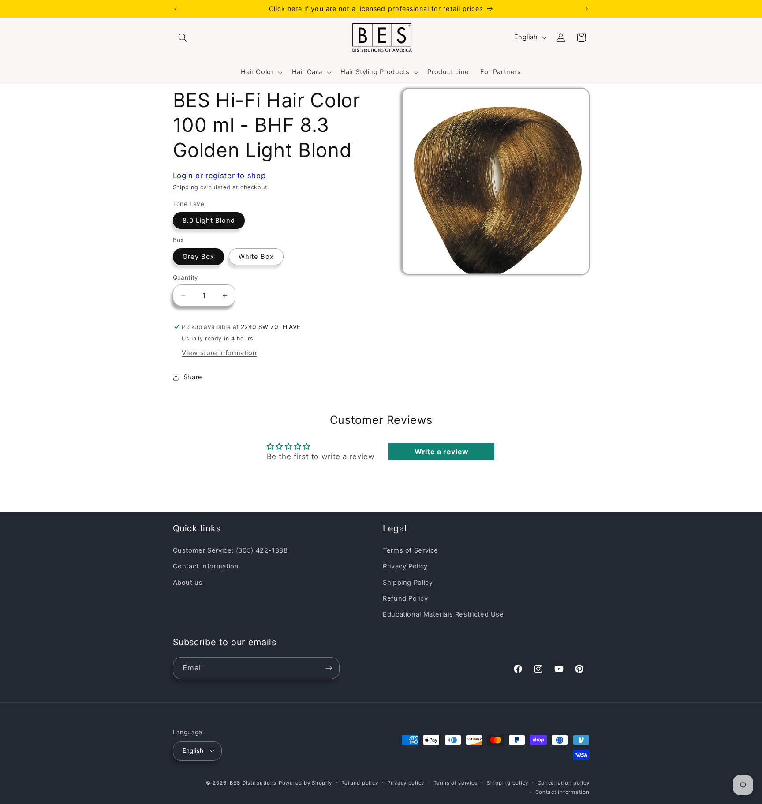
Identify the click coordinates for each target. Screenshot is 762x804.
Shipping (185, 187)
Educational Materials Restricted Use (443, 614)
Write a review (442, 451)
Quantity (185, 277)
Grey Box (198, 257)
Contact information (562, 792)
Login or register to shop (219, 175)
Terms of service (455, 783)
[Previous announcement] (175, 9)
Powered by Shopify (305, 783)
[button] (183, 37)
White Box (256, 257)
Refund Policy (405, 598)
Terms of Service (410, 550)
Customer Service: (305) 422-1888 (230, 550)
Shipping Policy (408, 583)
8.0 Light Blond (209, 220)
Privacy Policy (405, 566)
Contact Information (206, 566)
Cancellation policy (564, 783)
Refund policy (359, 783)
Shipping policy (507, 783)
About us (188, 583)
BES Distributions (253, 783)
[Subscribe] (328, 668)
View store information (219, 353)
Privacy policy (405, 783)
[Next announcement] (586, 9)
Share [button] (192, 377)
